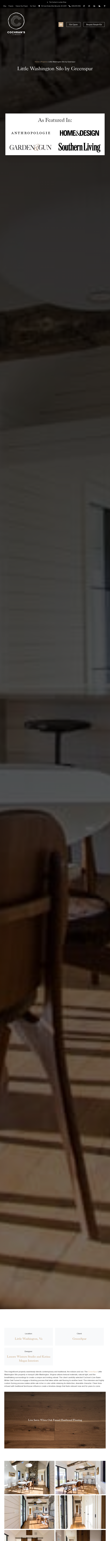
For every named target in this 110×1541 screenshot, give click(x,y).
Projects (44, 62)
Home (37, 62)
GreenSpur (93, 1371)
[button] (61, 24)
